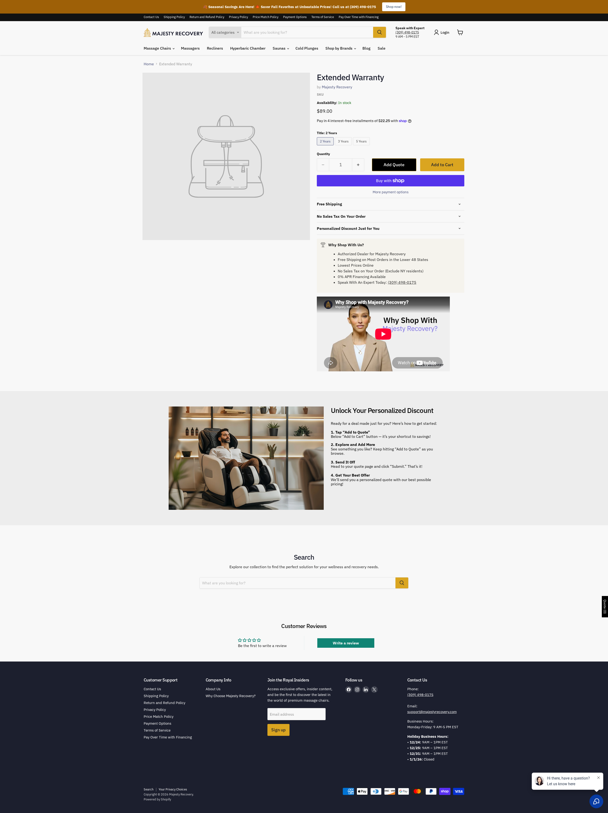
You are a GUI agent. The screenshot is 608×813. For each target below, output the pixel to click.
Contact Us (151, 17)
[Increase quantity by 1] (358, 164)
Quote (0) (605, 607)
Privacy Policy (238, 17)
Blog (366, 48)
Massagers (190, 48)
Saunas (279, 48)
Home (149, 64)
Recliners (215, 48)
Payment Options (295, 17)
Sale (381, 48)
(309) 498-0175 (407, 32)
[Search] (379, 32)
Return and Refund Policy (207, 17)
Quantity (323, 154)
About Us (213, 689)
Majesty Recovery (337, 87)
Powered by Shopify (157, 799)
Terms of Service (322, 17)
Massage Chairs (158, 48)
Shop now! (394, 7)
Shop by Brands (339, 48)
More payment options (390, 192)
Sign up (278, 730)
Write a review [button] (346, 643)
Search (148, 789)
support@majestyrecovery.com (432, 711)
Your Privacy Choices (173, 789)
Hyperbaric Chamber (248, 48)
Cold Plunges (306, 48)
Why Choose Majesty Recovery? (231, 696)
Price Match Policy (265, 17)
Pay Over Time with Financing (359, 17)
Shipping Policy (174, 17)
